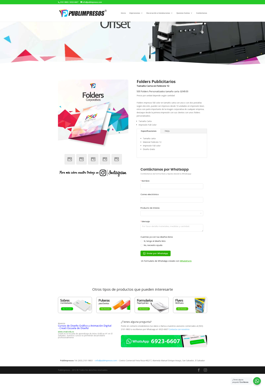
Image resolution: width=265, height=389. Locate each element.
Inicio (123, 13)
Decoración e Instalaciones (158, 13)
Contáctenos (201, 13)
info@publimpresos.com (106, 360)
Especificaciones (148, 131)
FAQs (167, 131)
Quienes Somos (183, 13)
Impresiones (134, 13)
